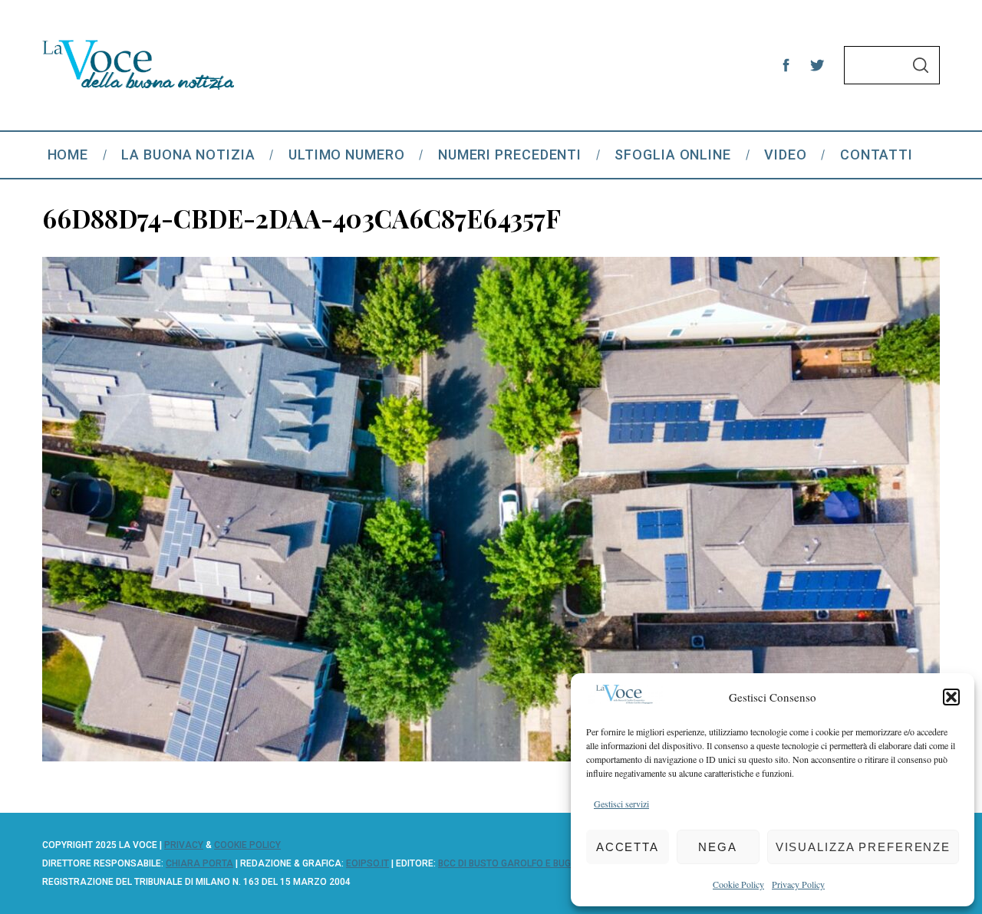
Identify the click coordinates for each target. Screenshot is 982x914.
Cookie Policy (738, 884)
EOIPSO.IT (367, 863)
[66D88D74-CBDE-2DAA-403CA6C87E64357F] (491, 756)
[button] (951, 697)
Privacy (183, 845)
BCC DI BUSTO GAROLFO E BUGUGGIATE (523, 863)
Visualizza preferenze (863, 846)
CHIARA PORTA (199, 863)
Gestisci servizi (621, 803)
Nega (717, 846)
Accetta (627, 846)
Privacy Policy (798, 884)
